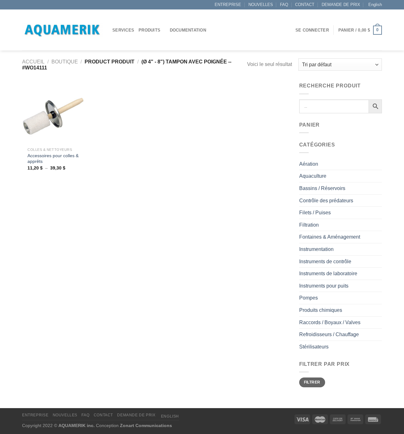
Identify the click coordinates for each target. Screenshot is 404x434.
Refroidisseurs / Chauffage (329, 334)
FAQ (284, 4)
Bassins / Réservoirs (322, 188)
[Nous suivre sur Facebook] (25, 5)
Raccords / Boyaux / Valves (329, 322)
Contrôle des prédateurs (326, 200)
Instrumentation (316, 249)
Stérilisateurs (314, 346)
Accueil (33, 61)
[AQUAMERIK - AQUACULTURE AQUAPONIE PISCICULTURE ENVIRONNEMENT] (62, 30)
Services (123, 30)
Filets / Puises (315, 212)
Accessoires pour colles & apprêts (53, 158)
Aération (308, 164)
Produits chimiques (320, 310)
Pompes (308, 297)
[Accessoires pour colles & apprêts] (53, 113)
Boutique (64, 61)
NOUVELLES (260, 4)
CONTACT (304, 4)
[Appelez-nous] (37, 5)
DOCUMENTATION (188, 30)
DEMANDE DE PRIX (341, 4)
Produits (149, 30)
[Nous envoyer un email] (31, 5)
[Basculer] (379, 164)
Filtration (309, 225)
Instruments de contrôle (325, 261)
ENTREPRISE (228, 4)
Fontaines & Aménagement (329, 237)
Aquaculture (312, 176)
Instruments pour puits (323, 285)
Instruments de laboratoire (328, 273)
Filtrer (312, 382)
